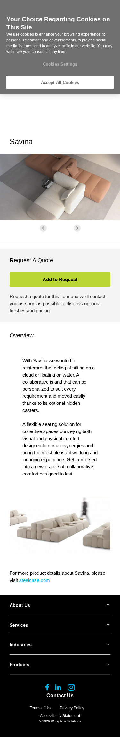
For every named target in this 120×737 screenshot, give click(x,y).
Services (19, 625)
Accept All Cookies (60, 82)
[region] (60, 47)
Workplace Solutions (66, 721)
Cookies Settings (60, 64)
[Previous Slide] (43, 228)
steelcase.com (34, 580)
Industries (21, 644)
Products (19, 664)
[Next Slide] (77, 228)
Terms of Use (41, 708)
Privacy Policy (72, 708)
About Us (20, 605)
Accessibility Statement (60, 716)
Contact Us (60, 695)
